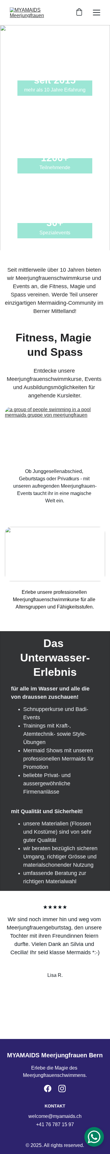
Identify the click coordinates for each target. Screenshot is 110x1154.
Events (55, 449)
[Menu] (96, 12)
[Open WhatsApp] (94, 1137)
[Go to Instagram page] (62, 1088)
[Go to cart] (79, 12)
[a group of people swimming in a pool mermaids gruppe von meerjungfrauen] (55, 434)
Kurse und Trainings (54, 572)
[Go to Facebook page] (47, 1088)
